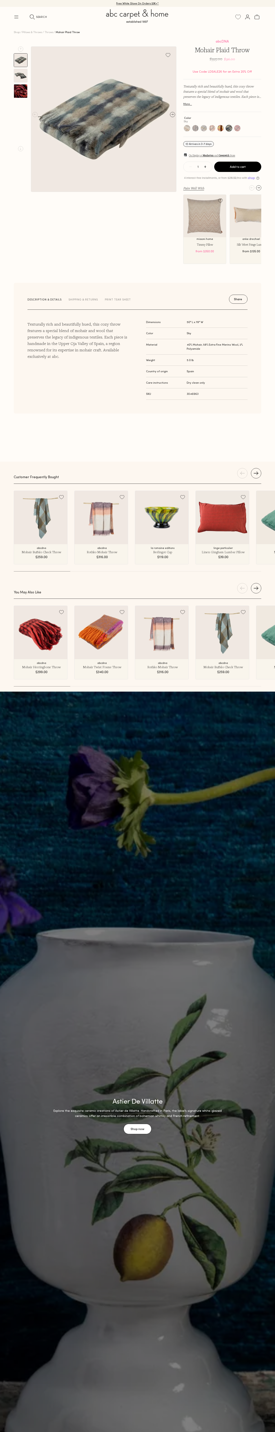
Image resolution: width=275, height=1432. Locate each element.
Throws (48, 32)
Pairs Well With (193, 188)
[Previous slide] (20, 49)
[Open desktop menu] (16, 17)
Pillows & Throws (32, 32)
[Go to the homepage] (137, 21)
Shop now (137, 1129)
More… (187, 104)
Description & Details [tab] (45, 299)
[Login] (247, 17)
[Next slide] (20, 148)
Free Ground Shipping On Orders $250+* (138, 3)
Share (238, 299)
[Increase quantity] (205, 166)
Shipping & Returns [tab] (83, 299)
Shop (17, 32)
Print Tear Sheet (118, 299)
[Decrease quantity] (190, 166)
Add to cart (238, 167)
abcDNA (222, 41)
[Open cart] (257, 17)
